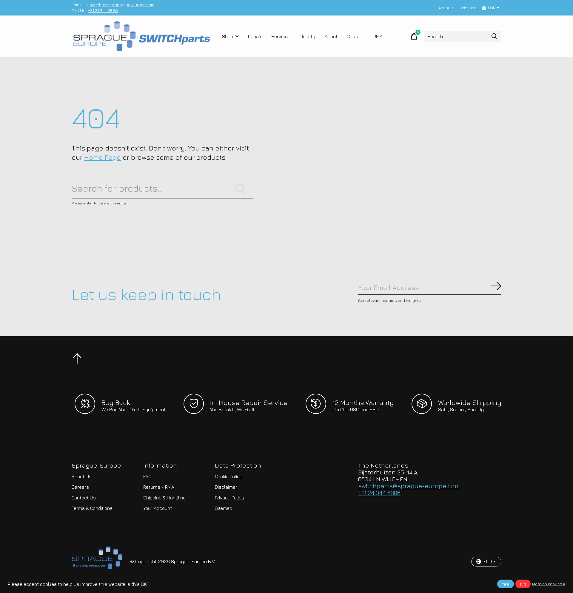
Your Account (157, 508)
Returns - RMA (158, 487)
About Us (82, 476)
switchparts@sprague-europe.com (122, 4)
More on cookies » (548, 584)
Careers (80, 487)
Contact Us (84, 498)
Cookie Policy (228, 476)
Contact (355, 36)
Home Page (102, 157)
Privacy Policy (229, 498)
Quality (307, 36)
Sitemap (223, 508)
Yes (505, 584)
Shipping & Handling (164, 498)
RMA (378, 36)
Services (280, 36)
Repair (255, 36)
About (331, 36)
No (523, 584)
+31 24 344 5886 (103, 10)
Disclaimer (226, 487)
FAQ (147, 476)
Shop (227, 36)
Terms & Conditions (92, 508)
